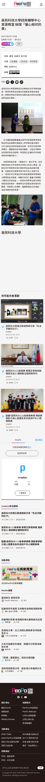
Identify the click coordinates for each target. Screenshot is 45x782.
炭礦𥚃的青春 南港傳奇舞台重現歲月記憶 (21, 619)
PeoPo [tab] (18, 440)
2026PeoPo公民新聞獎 (11, 583)
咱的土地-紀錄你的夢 (10, 741)
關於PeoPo (6, 707)
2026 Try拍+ (6, 734)
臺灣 (11, 56)
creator (9, 332)
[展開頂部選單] (41, 4)
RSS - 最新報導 (8, 756)
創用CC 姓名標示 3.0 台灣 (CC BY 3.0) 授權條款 (15, 72)
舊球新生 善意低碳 (10, 597)
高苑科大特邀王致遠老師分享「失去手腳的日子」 (23, 327)
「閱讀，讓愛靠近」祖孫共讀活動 (18, 657)
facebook (18, 697)
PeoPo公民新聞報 (30, 707)
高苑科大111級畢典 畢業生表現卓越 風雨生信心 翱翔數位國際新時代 (23, 372)
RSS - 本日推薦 (8, 760)
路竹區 (24, 56)
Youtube (25, 697)
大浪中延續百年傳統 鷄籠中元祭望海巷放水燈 (21, 645)
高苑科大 (13, 67)
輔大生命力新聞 (11, 611)
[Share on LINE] (17, 82)
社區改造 (23, 62)
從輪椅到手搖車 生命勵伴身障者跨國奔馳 (21, 608)
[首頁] (22, 4)
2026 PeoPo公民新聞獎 (11, 738)
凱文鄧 (7, 660)
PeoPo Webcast (11, 600)
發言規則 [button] (39, 440)
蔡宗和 (7, 649)
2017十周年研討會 (30, 738)
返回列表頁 (22, 453)
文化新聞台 (9, 671)
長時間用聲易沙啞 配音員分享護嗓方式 (21, 668)
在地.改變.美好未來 (30, 741)
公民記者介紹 (28, 719)
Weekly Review (8, 719)
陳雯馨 (7, 622)
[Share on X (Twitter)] (12, 82)
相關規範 (5, 711)
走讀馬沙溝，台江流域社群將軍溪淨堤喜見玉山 (21, 631)
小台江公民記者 (11, 636)
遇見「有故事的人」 (30, 745)
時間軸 (4, 715)
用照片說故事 (7, 745)
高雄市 (17, 56)
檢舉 (19, 44)
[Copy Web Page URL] (21, 82)
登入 (30, 447)
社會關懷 (13, 62)
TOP (40, 768)
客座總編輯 (27, 723)
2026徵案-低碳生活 (30, 734)
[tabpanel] (22, 447)
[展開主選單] (3, 4)
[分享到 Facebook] (7, 82)
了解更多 (22, 493)
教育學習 (33, 62)
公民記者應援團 (29, 715)
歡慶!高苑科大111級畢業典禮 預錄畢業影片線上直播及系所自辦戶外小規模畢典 (24, 418)
